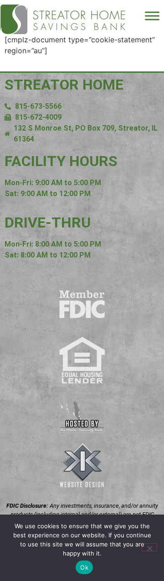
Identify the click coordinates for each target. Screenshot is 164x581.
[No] (149, 547)
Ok (84, 567)
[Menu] (152, 15)
